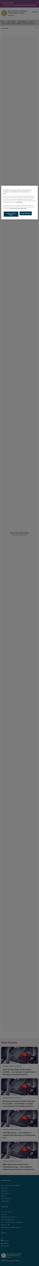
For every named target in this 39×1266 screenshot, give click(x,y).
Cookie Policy (19, 202)
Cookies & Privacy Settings (11, 214)
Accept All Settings (26, 213)
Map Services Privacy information (18, 208)
